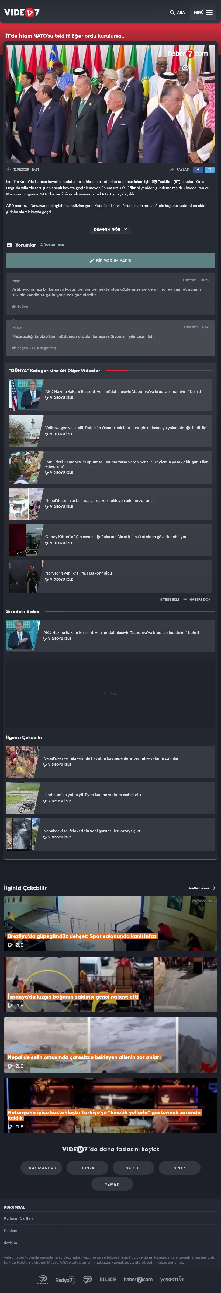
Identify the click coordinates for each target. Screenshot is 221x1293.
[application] (110, 646)
